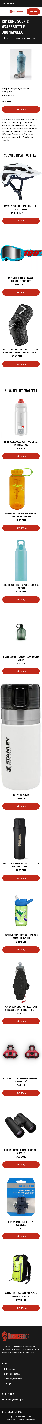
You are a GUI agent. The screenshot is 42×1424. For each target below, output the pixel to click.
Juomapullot (29, 38)
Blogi (8, 1383)
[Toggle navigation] (5, 11)
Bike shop (10, 1369)
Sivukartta (30, 1419)
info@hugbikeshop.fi (9, 3)
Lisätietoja (21, 109)
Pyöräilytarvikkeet (12, 38)
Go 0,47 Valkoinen (21, 794)
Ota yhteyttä (19, 1416)
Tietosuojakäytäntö (15, 1419)
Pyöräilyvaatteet (13, 1374)
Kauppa (33, 11)
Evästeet (30, 1416)
